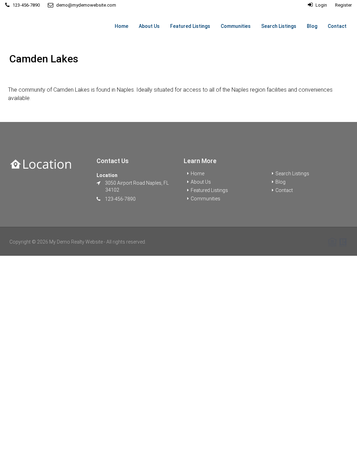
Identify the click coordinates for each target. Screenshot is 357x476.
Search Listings (278, 26)
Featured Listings (190, 26)
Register (343, 5)
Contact (337, 26)
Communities (236, 26)
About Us (149, 26)
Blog (312, 26)
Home (121, 26)
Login (320, 5)
